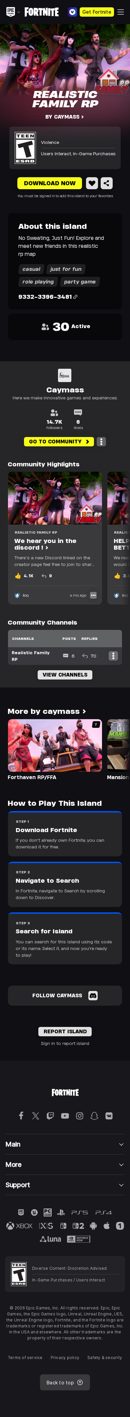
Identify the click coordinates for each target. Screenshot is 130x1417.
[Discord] (93, 995)
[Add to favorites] (92, 183)
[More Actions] (101, 441)
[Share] (107, 183)
